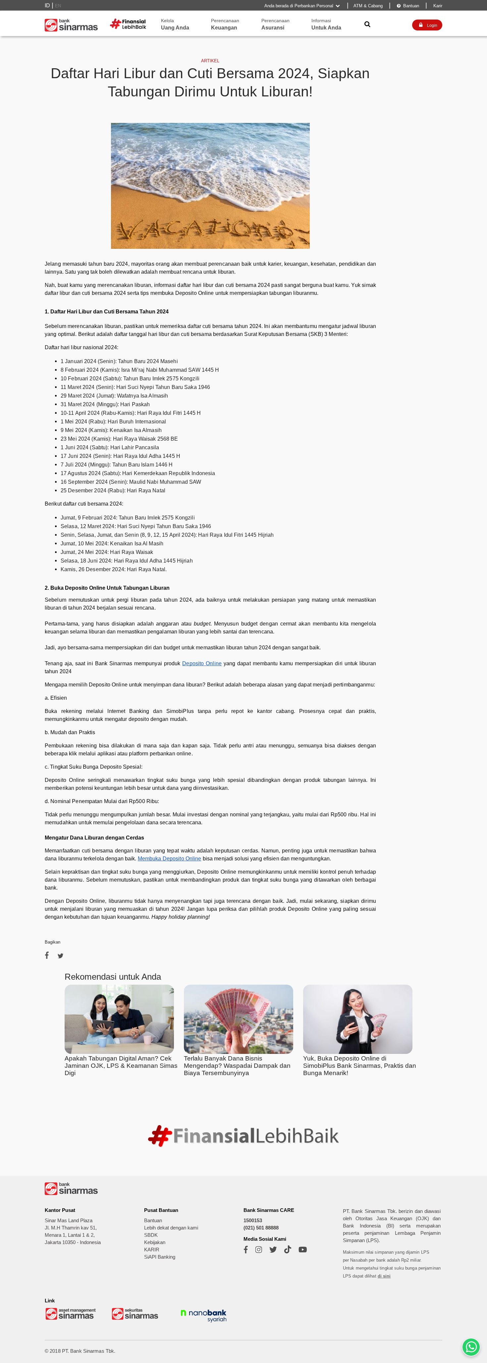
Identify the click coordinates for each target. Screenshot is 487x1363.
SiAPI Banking (159, 1257)
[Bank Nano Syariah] (203, 1323)
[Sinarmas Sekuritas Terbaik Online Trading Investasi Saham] (137, 1319)
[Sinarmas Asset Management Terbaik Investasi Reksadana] (71, 1319)
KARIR (151, 1249)
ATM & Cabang (368, 5)
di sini (384, 1276)
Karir (437, 5)
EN (58, 5)
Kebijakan (154, 1242)
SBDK (151, 1235)
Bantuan (408, 5)
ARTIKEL (210, 60)
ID (47, 5)
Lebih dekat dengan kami (171, 1227)
